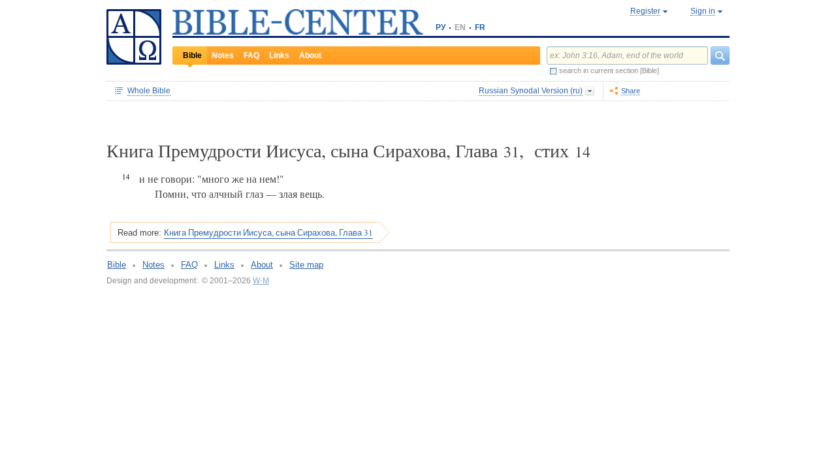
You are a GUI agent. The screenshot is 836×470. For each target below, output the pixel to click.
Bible (192, 55)
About (310, 55)
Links (279, 55)
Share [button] (630, 91)
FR (480, 27)
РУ (440, 27)
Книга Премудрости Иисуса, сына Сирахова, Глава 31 (268, 232)
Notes (223, 55)
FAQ (251, 55)
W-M (261, 280)
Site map (306, 265)
